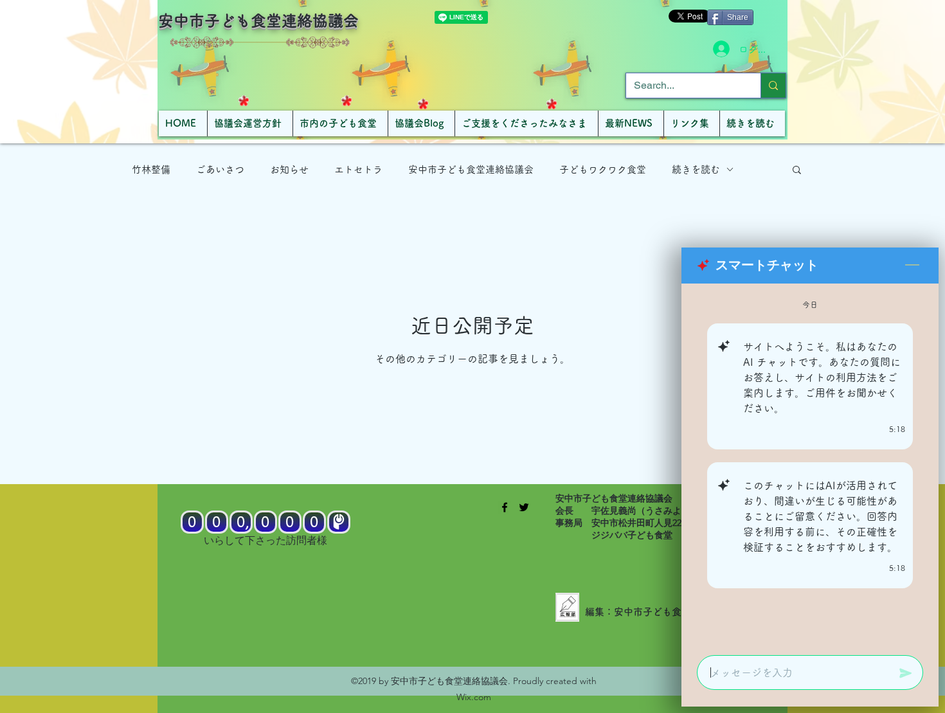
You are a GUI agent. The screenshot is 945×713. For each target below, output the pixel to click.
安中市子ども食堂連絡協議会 (258, 20)
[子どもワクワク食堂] (504, 507)
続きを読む (696, 169)
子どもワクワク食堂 (602, 169)
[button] (797, 170)
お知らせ (289, 169)
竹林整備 (151, 169)
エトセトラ (358, 169)
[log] (810, 465)
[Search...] (773, 85)
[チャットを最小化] (912, 265)
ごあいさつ (220, 169)
